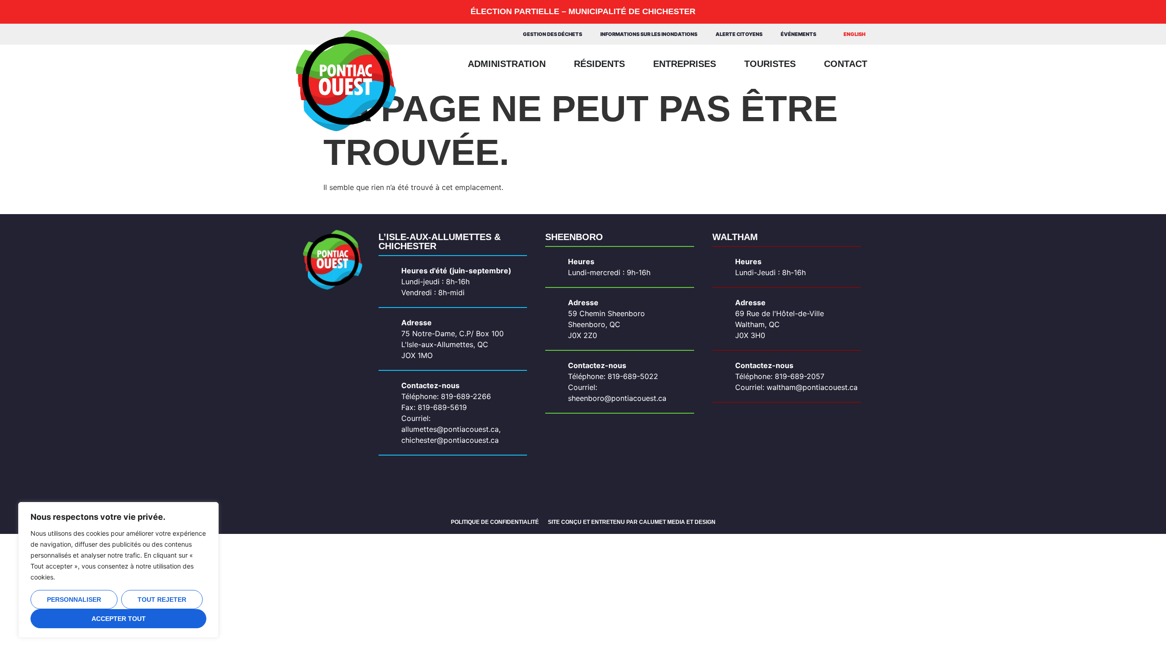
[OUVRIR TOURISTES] (802, 64)
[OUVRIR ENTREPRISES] (722, 64)
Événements (798, 34)
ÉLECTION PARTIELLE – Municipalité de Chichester (583, 11)
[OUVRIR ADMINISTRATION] (552, 64)
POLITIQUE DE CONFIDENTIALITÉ (495, 522)
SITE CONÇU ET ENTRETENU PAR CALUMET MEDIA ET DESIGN (632, 522)
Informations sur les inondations (648, 34)
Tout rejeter (162, 599)
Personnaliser (74, 599)
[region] (118, 570)
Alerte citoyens (739, 34)
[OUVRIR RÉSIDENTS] (631, 64)
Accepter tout (119, 618)
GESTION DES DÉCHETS (552, 34)
